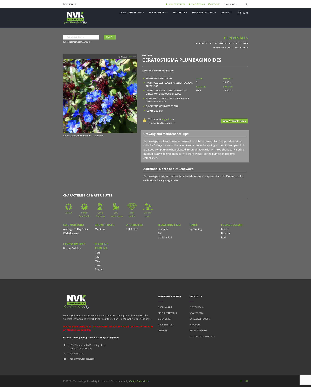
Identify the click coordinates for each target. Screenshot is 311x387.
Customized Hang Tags (202, 336)
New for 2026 (196, 313)
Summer (163, 229)
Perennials (236, 37)
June (97, 265)
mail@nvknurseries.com (82, 358)
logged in (166, 119)
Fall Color (132, 229)
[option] (100, 98)
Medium (100, 229)
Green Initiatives (202, 12)
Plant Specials (197, 4)
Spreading (196, 229)
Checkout (215, 4)
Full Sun (68, 212)
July (97, 257)
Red (223, 237)
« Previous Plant (222, 47)
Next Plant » (241, 47)
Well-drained (71, 233)
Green (225, 229)
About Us (196, 296)
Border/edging (72, 248)
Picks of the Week (167, 313)
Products (179, 12)
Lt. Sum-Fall (165, 237)
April (97, 252)
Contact (226, 12)
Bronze (225, 233)
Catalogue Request (132, 12)
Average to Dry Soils (75, 229)
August (99, 269)
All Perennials (218, 43)
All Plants (201, 43)
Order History (166, 324)
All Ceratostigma (238, 43)
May (97, 261)
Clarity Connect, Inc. (139, 381)
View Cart (163, 330)
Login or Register (176, 4)
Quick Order (164, 318)
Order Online (165, 307)
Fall (160, 233)
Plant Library (157, 12)
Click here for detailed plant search (77, 42)
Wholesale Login (169, 296)
